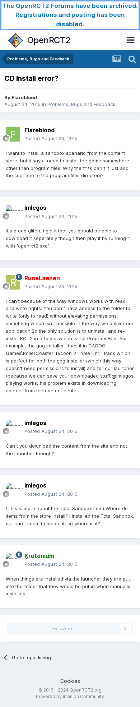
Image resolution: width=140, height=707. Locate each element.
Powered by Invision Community (70, 696)
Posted (51, 138)
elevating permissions (92, 316)
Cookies (70, 681)
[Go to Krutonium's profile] (13, 560)
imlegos (35, 207)
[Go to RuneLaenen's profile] (13, 282)
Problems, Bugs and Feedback (81, 104)
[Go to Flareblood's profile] (13, 134)
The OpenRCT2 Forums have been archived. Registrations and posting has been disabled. (70, 15)
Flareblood (24, 97)
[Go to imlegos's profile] (13, 212)
